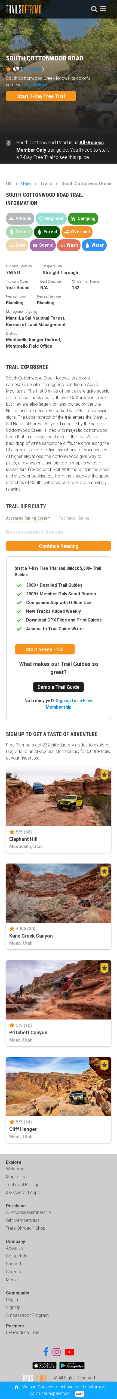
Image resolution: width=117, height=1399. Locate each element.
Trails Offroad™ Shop (25, 1228)
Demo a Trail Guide (58, 687)
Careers (13, 1271)
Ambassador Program (27, 1315)
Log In (12, 1299)
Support (13, 1263)
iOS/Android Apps (23, 1192)
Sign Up (13, 1307)
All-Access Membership (28, 1212)
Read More (36, 84)
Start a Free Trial (45, 649)
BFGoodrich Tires (22, 1332)
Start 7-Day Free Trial (41, 96)
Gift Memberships (22, 1220)
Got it (79, 1394)
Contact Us (16, 1256)
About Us (14, 1248)
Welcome (15, 1168)
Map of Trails (18, 1176)
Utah (26, 183)
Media (12, 1279)
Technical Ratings (22, 1184)
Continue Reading (58, 546)
